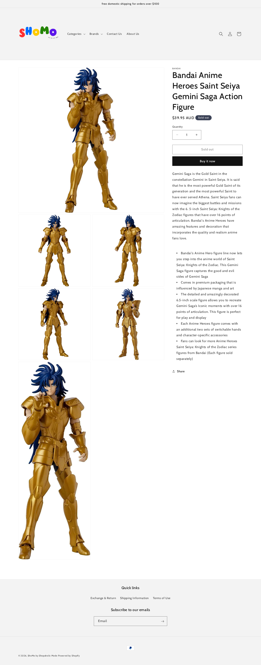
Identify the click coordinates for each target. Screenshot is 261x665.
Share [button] (181, 371)
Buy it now (207, 161)
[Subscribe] (162, 621)
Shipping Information (134, 598)
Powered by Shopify (69, 655)
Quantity (177, 126)
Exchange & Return (103, 598)
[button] (76, 34)
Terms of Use (161, 598)
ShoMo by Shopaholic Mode (43, 655)
